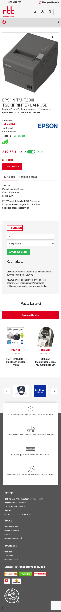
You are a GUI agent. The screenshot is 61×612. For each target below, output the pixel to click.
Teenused (8, 556)
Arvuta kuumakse (18, 252)
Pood (13, 109)
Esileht (5, 109)
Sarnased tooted (30, 315)
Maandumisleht (11, 559)
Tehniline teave (28, 176)
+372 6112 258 (14, 2)
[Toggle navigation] (57, 12)
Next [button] (54, 391)
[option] (15, 345)
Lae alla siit (19, 136)
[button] (52, 37)
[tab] (9, 176)
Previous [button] (7, 391)
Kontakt (7, 534)
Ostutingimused (11, 527)
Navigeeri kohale (50, 2)
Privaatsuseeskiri (11, 530)
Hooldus (8, 552)
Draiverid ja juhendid (13, 538)
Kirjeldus (9, 176)
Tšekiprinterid (45, 109)
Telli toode (12, 166)
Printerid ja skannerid (27, 109)
